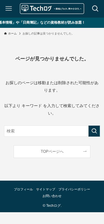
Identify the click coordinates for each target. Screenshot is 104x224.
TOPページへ (52, 151)
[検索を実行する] (94, 131)
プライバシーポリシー (74, 189)
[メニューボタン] (8, 8)
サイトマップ (45, 189)
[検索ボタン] (95, 8)
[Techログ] (52, 8)
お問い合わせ (52, 196)
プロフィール (23, 189)
